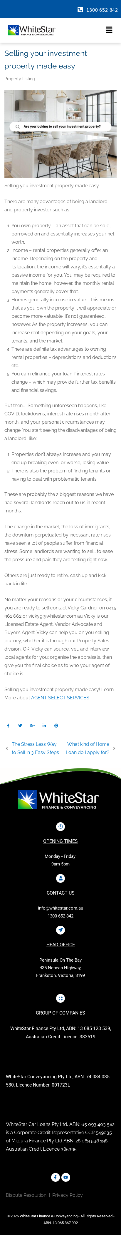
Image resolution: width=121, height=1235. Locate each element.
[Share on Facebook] (8, 725)
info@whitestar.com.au (60, 908)
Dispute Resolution (26, 1195)
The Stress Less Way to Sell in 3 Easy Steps (35, 748)
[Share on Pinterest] (56, 725)
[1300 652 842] (80, 9)
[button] (89, 30)
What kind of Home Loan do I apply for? (87, 748)
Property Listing (19, 78)
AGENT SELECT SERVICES (60, 698)
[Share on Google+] (32, 725)
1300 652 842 (102, 10)
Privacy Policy (67, 1195)
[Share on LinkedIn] (44, 725)
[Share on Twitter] (20, 725)
